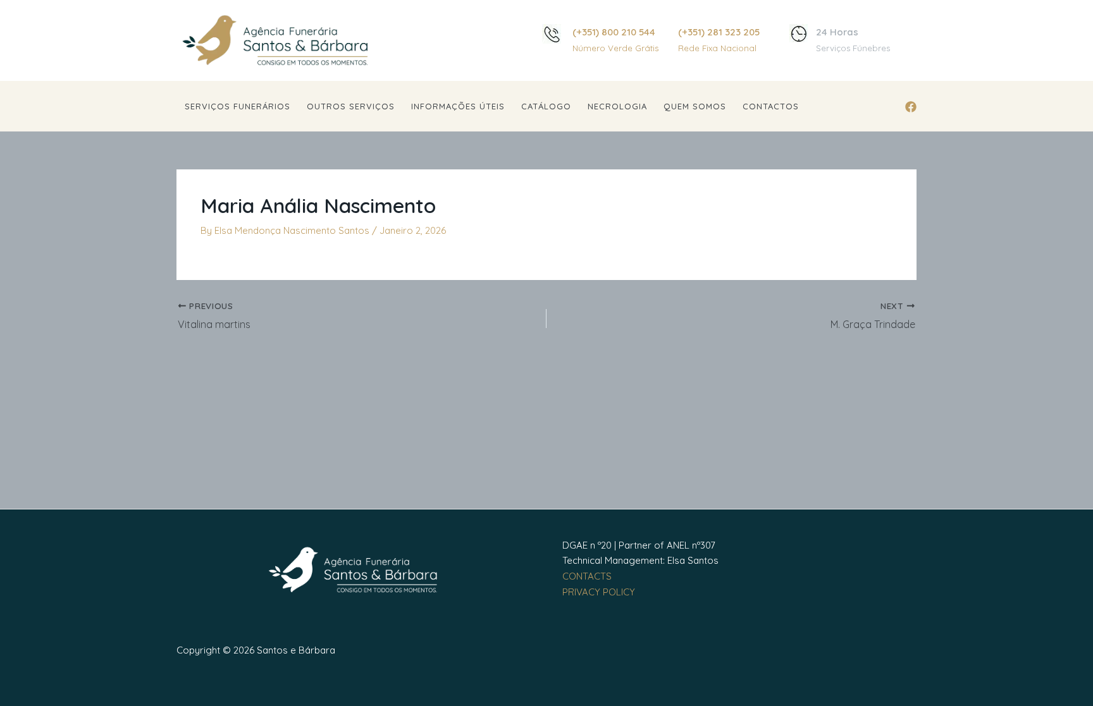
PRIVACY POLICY (598, 592)
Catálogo (546, 106)
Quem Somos (695, 106)
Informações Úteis (458, 106)
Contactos (771, 106)
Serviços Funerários (237, 106)
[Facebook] (911, 107)
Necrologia (617, 106)
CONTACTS (587, 576)
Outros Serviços (351, 106)
